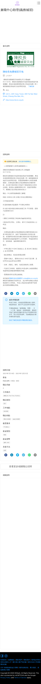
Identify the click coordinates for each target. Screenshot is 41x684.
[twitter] (17, 294)
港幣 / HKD (6, 442)
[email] (35, 294)
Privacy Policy (5, 677)
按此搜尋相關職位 (25, 161)
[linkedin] (11, 294)
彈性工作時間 (7, 419)
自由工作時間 (16, 419)
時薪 (5, 434)
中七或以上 (6, 427)
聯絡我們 (27, 660)
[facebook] (5, 294)
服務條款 (11, 660)
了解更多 (31, 86)
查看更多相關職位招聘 (20, 466)
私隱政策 (3, 660)
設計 (5, 403)
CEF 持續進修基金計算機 (9, 667)
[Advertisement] (20, 27)
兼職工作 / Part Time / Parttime (12, 395)
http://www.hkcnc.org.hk (15, 100)
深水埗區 (6, 411)
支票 (5, 450)
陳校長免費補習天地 (13, 71)
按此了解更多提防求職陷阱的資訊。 (21, 320)
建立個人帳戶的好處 (20, 662)
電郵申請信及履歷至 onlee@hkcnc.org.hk (23, 278)
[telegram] (23, 294)
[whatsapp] (29, 294)
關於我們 (19, 660)
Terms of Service (20, 677)
